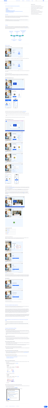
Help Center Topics (18, 0)
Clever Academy (28, 0)
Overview (7, 8)
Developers (23, 0)
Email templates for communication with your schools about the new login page (14, 11)
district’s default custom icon (12, 187)
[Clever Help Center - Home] (5, 0)
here (23, 192)
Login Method (16, 387)
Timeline (7, 9)
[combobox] (39, 0)
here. (7, 193)
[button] (45, 406)
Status (32, 0)
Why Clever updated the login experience (10, 10)
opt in (11, 351)
